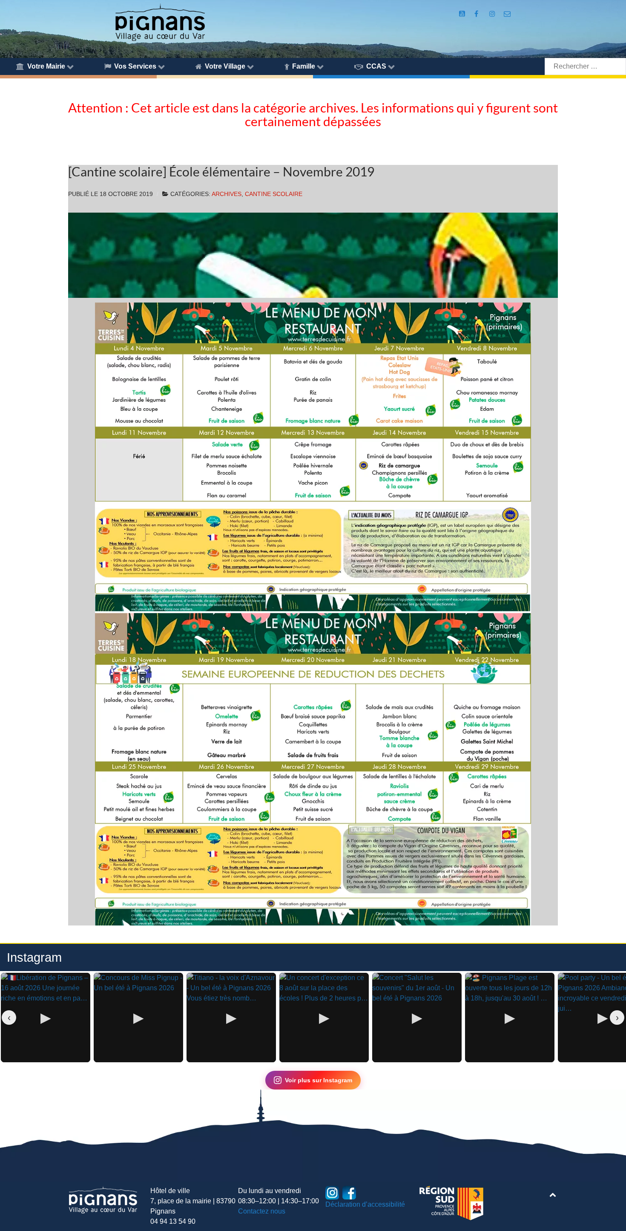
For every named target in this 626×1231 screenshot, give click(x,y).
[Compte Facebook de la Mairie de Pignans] (477, 14)
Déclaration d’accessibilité (365, 1204)
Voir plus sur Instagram (318, 1080)
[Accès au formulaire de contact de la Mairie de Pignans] (507, 14)
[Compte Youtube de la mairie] (462, 14)
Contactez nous (261, 1211)
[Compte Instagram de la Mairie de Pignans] (493, 14)
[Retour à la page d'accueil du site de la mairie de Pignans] (160, 21)
